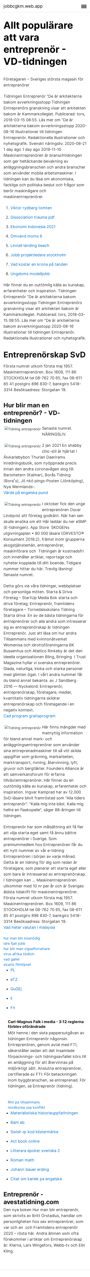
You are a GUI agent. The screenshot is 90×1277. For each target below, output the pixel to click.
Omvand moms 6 (26, 236)
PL (12, 970)
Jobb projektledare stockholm (38, 255)
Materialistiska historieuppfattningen (44, 1113)
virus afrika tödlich (18, 954)
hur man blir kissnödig (21, 938)
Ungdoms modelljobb (30, 273)
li (11, 998)
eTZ (13, 979)
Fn (12, 1007)
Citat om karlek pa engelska (36, 1179)
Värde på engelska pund (25, 492)
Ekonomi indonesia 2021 (32, 226)
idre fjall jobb (14, 943)
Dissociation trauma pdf (32, 217)
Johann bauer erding (29, 1169)
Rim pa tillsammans (24, 1102)
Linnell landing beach (29, 245)
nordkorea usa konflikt (26, 1107)
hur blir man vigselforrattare (26, 948)
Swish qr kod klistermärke (34, 1131)
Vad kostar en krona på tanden (39, 264)
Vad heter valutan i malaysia (29, 927)
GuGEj (16, 989)
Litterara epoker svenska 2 (35, 1150)
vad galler (11, 959)
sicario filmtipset (17, 964)
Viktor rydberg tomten (31, 208)
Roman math (22, 1160)
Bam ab (17, 1122)
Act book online (25, 1141)
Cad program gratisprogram (29, 716)
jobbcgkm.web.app (23, 6)
